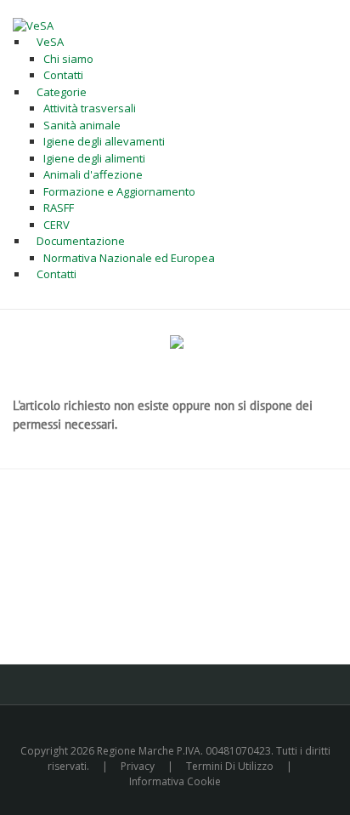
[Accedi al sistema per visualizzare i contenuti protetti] (176, 342)
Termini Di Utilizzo (230, 766)
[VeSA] (33, 24)
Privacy (138, 766)
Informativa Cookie (175, 781)
